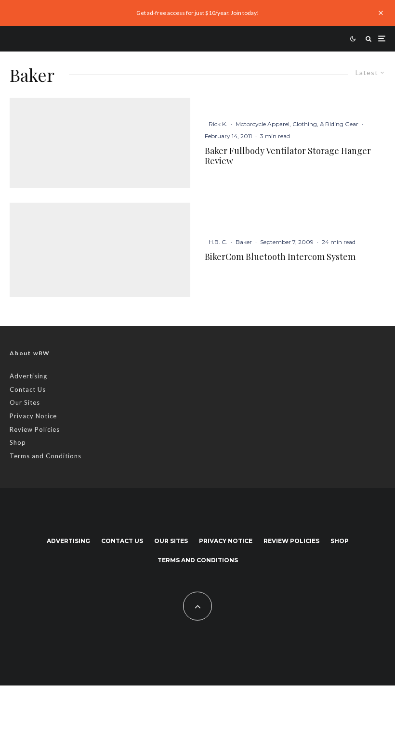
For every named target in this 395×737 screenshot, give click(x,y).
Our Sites (25, 402)
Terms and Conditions (45, 456)
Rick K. (218, 124)
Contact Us (28, 389)
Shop (18, 442)
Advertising (28, 376)
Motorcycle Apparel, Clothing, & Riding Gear (297, 124)
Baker (244, 242)
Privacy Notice (33, 416)
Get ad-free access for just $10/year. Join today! (197, 12)
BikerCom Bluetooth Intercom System (280, 257)
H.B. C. (218, 242)
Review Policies (35, 429)
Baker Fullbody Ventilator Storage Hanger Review (288, 156)
